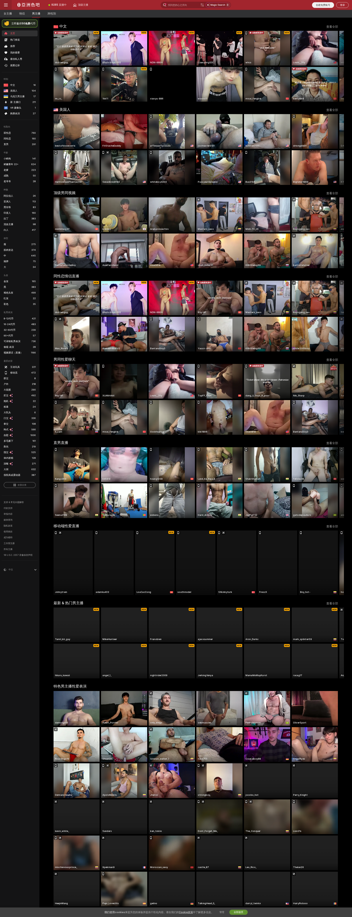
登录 (342, 5)
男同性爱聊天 (65, 359)
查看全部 (332, 26)
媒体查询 (8, 520)
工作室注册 (9, 543)
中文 (63, 26)
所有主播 (8, 549)
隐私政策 (8, 525)
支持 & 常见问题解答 (14, 502)
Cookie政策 (186, 912)
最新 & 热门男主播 (68, 603)
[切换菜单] (6, 5)
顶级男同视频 (65, 193)
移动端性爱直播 (66, 526)
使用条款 (8, 531)
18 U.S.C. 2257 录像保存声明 (18, 555)
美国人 (64, 109)
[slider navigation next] (335, 66)
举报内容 (8, 514)
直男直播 (61, 442)
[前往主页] (28, 5)
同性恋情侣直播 (66, 276)
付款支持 (8, 508)
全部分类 (22, 485)
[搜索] (202, 5)
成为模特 (8, 537)
